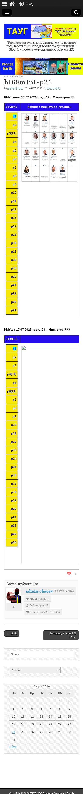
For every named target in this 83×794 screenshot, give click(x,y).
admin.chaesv (15, 87)
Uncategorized (14, 76)
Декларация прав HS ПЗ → (62, 635)
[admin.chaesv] (13, 595)
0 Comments (53, 87)
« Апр (13, 746)
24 (13, 732)
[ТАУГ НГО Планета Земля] (41, 29)
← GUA (12, 633)
